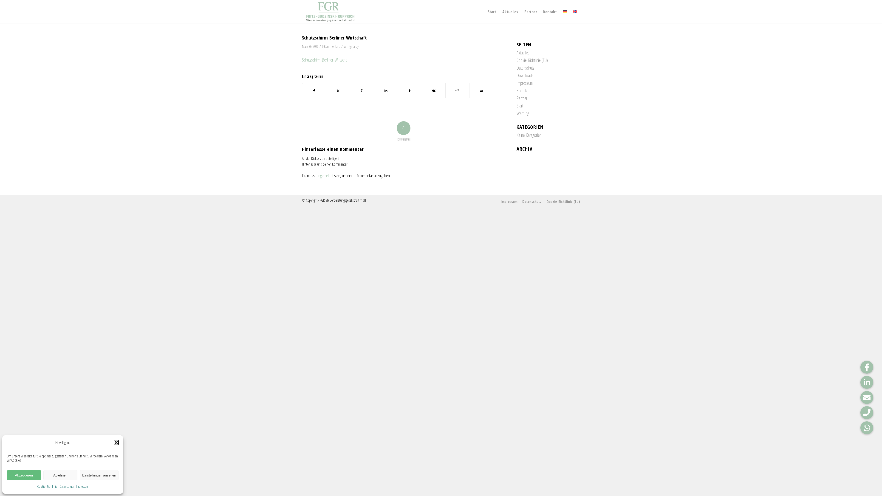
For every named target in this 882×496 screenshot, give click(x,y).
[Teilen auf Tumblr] (410, 90)
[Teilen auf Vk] (434, 90)
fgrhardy (354, 46)
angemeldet (325, 175)
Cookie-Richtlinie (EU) (532, 60)
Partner (522, 98)
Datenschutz (67, 486)
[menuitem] (492, 11)
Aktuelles (523, 53)
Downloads (525, 75)
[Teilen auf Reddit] (457, 90)
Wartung (523, 113)
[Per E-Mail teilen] (481, 90)
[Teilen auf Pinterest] (362, 90)
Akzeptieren (24, 475)
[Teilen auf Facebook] (314, 90)
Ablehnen (60, 475)
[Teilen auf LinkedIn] (386, 90)
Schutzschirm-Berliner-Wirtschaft (325, 60)
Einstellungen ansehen (99, 475)
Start (520, 106)
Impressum (82, 486)
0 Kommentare (331, 46)
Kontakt (522, 90)
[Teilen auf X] (338, 90)
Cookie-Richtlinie (47, 486)
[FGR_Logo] (330, 11)
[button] (116, 442)
